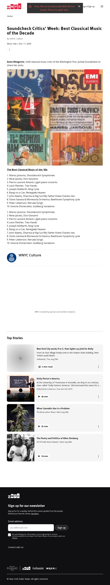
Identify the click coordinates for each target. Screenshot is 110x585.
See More (35, 513)
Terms (14, 538)
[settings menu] (102, 6)
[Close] (79, 6)
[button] (55, 358)
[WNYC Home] (14, 6)
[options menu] (9, 49)
